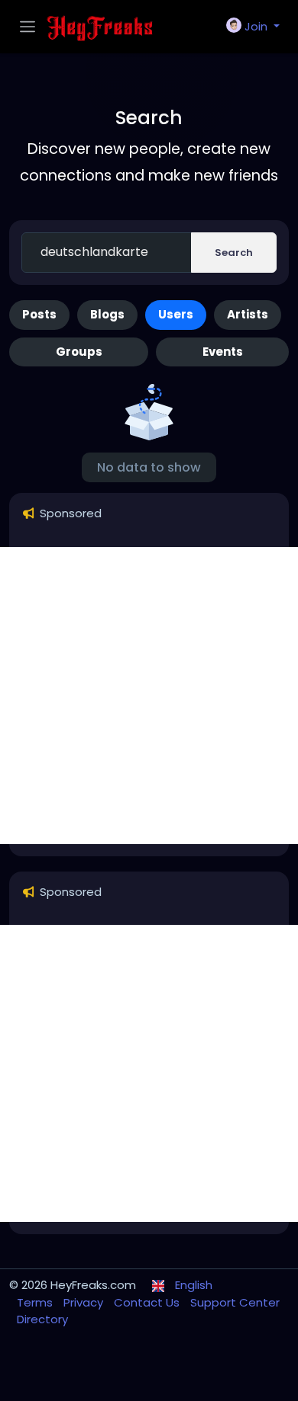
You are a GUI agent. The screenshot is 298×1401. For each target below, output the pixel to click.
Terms (36, 1302)
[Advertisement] (149, 695)
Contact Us (148, 1302)
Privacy (84, 1302)
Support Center (235, 1302)
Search (234, 252)
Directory (42, 1319)
